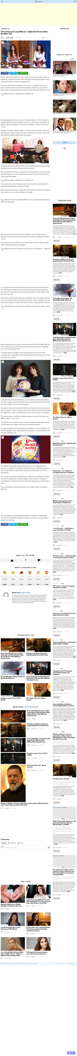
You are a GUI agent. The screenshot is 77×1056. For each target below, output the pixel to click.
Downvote (39, 560)
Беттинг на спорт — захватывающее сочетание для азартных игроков (64, 556)
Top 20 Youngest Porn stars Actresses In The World (10, 928)
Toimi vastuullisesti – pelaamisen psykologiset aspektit (64, 643)
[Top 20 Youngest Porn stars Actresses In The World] (13, 919)
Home (56, 963)
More (74, 234)
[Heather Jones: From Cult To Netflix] (13, 690)
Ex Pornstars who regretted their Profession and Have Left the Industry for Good (38, 929)
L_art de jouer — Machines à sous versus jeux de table (63, 529)
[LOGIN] (75, 1)
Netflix (3, 695)
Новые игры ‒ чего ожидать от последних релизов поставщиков (63, 471)
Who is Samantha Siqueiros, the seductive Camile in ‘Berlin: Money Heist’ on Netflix (64, 823)
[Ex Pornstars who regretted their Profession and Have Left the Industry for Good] (38, 919)
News (62, 441)
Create (65, 142)
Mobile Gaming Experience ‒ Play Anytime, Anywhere (63, 501)
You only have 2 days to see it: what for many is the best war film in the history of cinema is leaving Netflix (63, 872)
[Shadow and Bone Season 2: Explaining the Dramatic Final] (38, 645)
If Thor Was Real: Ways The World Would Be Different (13, 677)
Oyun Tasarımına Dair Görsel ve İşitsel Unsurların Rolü (64, 614)
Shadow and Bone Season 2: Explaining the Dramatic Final (37, 654)
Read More (56, 240)
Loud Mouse (28, 85)
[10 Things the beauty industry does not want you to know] (38, 944)
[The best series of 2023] (64, 770)
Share (3, 42)
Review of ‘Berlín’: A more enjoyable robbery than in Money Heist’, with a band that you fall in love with (25, 804)
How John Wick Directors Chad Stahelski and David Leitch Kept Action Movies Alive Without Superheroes (12, 656)
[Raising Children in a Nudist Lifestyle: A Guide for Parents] (13, 894)
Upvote (12, 560)
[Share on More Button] (30, 73)
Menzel (3, 172)
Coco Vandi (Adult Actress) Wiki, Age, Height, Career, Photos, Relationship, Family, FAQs (12, 954)
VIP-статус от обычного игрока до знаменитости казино (64, 587)
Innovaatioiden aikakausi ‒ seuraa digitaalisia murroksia (63, 705)
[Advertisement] (38, 14)
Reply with (49, 847)
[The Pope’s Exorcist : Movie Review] (38, 690)
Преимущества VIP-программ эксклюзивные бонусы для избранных (62, 672)
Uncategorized (5, 674)
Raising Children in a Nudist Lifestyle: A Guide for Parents (11, 905)
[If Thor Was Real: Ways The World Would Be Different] (13, 668)
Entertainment (4, 651)
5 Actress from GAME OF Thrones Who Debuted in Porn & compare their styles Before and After (38, 901)
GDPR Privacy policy (71, 963)
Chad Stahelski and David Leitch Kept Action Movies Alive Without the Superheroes (38, 678)
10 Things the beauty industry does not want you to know (36, 953)
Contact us (62, 963)
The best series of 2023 (61, 779)
